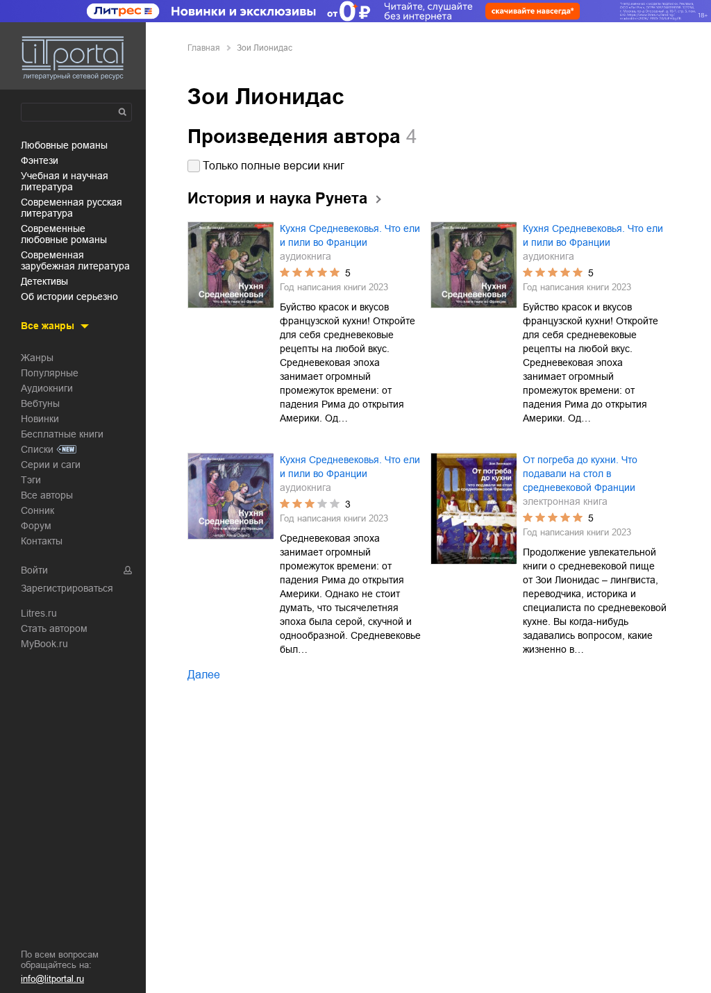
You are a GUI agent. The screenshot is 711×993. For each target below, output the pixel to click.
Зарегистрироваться (67, 588)
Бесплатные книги (62, 434)
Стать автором (54, 628)
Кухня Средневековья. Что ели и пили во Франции (350, 235)
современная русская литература (71, 208)
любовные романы (64, 145)
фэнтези (39, 160)
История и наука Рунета (277, 198)
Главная (203, 48)
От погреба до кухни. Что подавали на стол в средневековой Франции (580, 473)
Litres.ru (39, 613)
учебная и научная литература (64, 181)
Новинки (40, 418)
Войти (34, 570)
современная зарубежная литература (75, 260)
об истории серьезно (69, 296)
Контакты (41, 540)
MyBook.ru (44, 643)
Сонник (37, 510)
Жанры (37, 357)
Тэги (31, 479)
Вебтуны (40, 403)
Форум (36, 525)
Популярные (49, 372)
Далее (203, 675)
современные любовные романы (64, 234)
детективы (44, 281)
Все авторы (47, 495)
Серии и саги (51, 464)
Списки (37, 449)
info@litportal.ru (52, 979)
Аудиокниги (47, 388)
